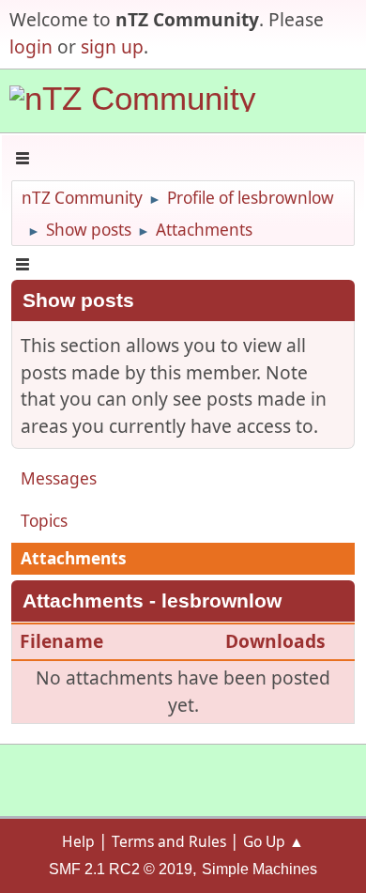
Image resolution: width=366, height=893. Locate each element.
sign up (112, 46)
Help (78, 841)
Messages (59, 478)
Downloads (275, 641)
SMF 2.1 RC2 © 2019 (120, 869)
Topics (44, 520)
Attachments (74, 558)
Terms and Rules (169, 841)
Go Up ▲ (273, 841)
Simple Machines (259, 869)
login (31, 46)
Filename (64, 641)
